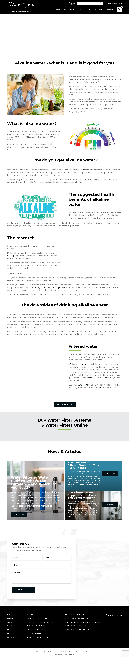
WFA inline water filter (80, 364)
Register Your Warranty (37, 637)
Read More (19, 514)
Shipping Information (74, 615)
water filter (88, 170)
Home (57, 9)
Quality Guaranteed (35, 633)
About (9, 622)
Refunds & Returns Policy (76, 618)
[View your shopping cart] (119, 9)
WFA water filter (81, 385)
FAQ (90, 9)
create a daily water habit (98, 378)
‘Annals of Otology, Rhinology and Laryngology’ (46, 287)
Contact (111, 9)
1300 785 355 (114, 3)
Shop (81, 9)
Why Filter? (69, 9)
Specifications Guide (36, 630)
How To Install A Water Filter (78, 626)
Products (31, 615)
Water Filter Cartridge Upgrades (41, 622)
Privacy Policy (69, 654)
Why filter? (12, 618)
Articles (99, 9)
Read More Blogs (64, 404)
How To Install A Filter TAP (77, 630)
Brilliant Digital (88, 651)
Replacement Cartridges (37, 626)
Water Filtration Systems (38, 618)
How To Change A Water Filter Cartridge (83, 622)
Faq (8, 630)
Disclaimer (58, 654)
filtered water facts (107, 388)
